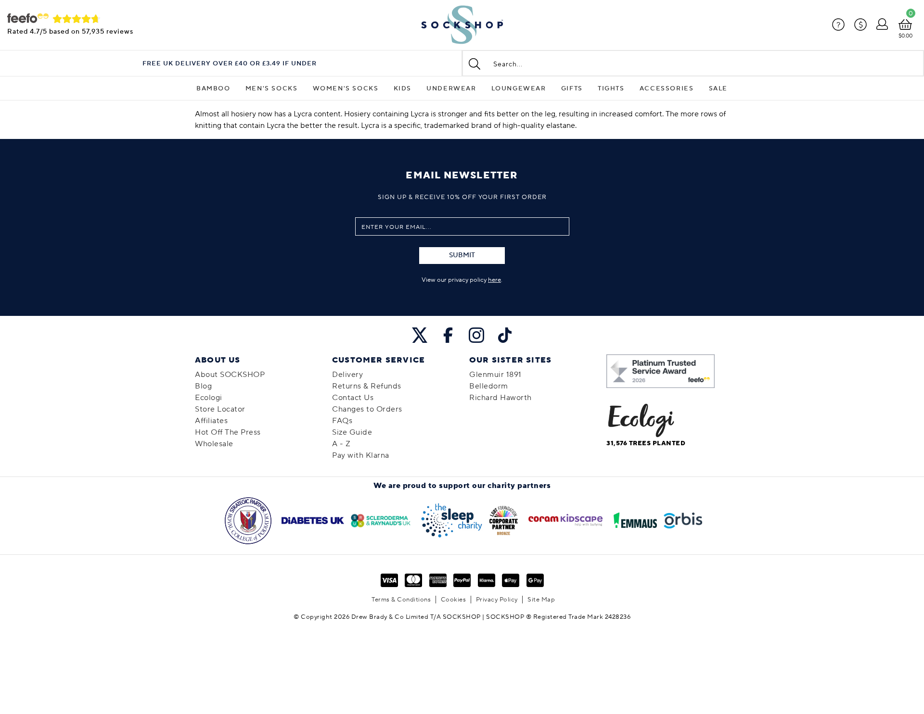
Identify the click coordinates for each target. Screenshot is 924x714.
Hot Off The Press (228, 432)
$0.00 (905, 35)
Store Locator (220, 409)
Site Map (541, 599)
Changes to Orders (367, 409)
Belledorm (488, 386)
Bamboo (213, 88)
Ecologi (208, 397)
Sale (718, 88)
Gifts (572, 88)
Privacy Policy (497, 599)
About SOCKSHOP (230, 374)
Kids (402, 88)
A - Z (341, 444)
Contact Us (352, 397)
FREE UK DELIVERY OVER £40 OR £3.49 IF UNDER (229, 63)
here (494, 280)
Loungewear (518, 88)
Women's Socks (346, 88)
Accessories (667, 88)
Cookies (453, 599)
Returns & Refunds (366, 386)
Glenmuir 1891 (495, 374)
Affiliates (211, 421)
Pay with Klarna (360, 455)
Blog (203, 386)
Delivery (347, 374)
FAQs (342, 421)
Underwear (451, 88)
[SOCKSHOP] (462, 25)
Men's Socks (271, 88)
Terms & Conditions (401, 599)
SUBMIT (462, 255)
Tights (611, 88)
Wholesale (214, 444)
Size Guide (352, 432)
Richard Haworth (500, 397)
